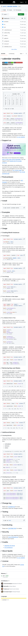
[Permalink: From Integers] (1, 236)
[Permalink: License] (1, 561)
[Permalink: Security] (1, 532)
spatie (4, 6)
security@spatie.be (13, 537)
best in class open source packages (11, 159)
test (5, 27)
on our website (21, 137)
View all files (14, 49)
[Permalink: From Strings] (1, 276)
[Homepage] (14, 2)
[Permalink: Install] (1, 201)
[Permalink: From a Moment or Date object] (1, 296)
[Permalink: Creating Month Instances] (1, 232)
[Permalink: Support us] (1, 140)
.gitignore (6, 38)
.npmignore (6, 41)
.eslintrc (5, 35)
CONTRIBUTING (12, 528)
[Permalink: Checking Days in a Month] (1, 477)
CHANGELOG (11, 506)
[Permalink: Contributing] (1, 525)
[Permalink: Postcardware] (1, 177)
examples (6, 21)
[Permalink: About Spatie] (1, 551)
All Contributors (8, 547)
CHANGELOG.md (8, 46)
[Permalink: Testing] (1, 512)
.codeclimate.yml (8, 30)
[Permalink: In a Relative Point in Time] (1, 318)
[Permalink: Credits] (1, 542)
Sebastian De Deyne (9, 545)
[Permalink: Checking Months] (1, 435)
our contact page (17, 170)
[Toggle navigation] (2, 2)
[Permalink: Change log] (1, 503)
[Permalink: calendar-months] (1, 59)
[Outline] (26, 53)
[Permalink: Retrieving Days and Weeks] (1, 368)
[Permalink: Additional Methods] (1, 432)
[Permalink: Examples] (1, 212)
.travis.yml (6, 43)
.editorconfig (7, 32)
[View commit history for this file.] (25, 18)
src (4, 24)
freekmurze (6, 18)
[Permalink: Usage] (1, 228)
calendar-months (12, 6)
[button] (24, 92)
